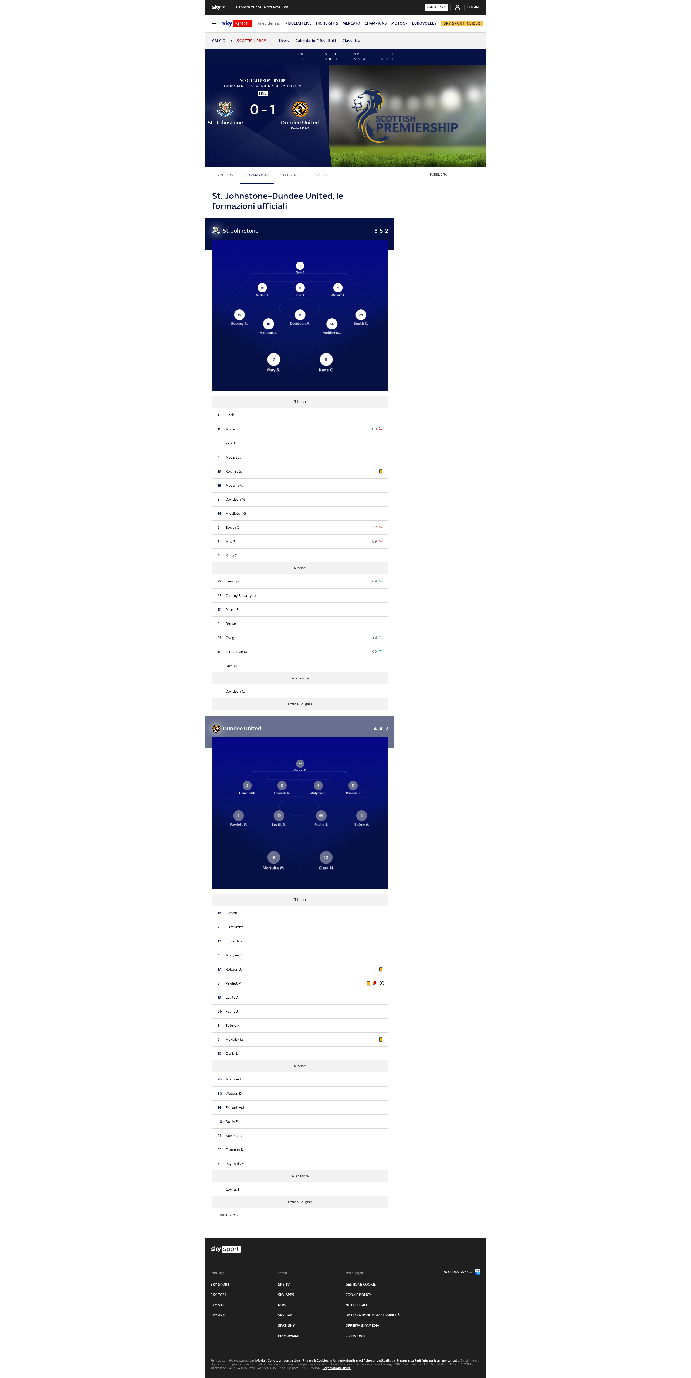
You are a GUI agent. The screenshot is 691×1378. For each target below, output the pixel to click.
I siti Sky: (217, 1273)
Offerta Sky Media (362, 1325)
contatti (454, 1360)
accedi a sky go (458, 1272)
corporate (356, 1336)
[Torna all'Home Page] (237, 23)
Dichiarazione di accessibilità (373, 1315)
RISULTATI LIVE (298, 23)
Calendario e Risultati (316, 41)
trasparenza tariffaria (412, 1360)
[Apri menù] (214, 23)
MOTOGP (399, 23)
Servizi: (283, 1273)
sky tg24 (219, 1295)
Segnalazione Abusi (337, 1368)
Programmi (288, 1336)
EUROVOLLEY (424, 23)
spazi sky (286, 1325)
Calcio (219, 41)
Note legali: (355, 1273)
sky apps (286, 1295)
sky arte (218, 1315)
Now (282, 1305)
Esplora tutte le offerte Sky (262, 7)
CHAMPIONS (376, 23)
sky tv (284, 1284)
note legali (356, 1305)
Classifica (351, 41)
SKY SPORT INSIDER (462, 23)
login (473, 7)
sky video (219, 1305)
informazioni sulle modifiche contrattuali (359, 1360)
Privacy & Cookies (315, 1360)
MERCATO (351, 23)
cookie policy (358, 1295)
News (284, 41)
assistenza (437, 1360)
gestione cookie (361, 1284)
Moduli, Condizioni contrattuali (279, 1360)
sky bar (285, 1315)
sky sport (220, 1284)
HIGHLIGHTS (327, 23)
